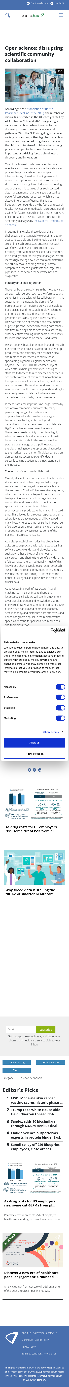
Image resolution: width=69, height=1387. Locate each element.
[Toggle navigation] (8, 15)
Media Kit (59, 3)
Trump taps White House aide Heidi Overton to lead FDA (35, 1111)
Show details (51, 731)
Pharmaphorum (12, 1338)
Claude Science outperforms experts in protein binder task (36, 1135)
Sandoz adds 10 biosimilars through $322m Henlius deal (34, 1123)
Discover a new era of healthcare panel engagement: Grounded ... (31, 1275)
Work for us (50, 1353)
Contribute (27, 1339)
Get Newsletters (39, 3)
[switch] (60, 697)
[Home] (33, 15)
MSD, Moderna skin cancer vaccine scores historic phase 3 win (36, 1102)
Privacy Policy (29, 1346)
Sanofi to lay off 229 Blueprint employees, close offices (35, 1146)
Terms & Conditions (32, 1353)
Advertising (38, 1332)
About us (26, 1332)
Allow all (34, 742)
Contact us (51, 1332)
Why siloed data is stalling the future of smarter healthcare (30, 892)
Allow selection (35, 753)
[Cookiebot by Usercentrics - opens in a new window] (50, 630)
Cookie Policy (42, 1339)
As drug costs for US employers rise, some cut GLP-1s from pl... (31, 829)
